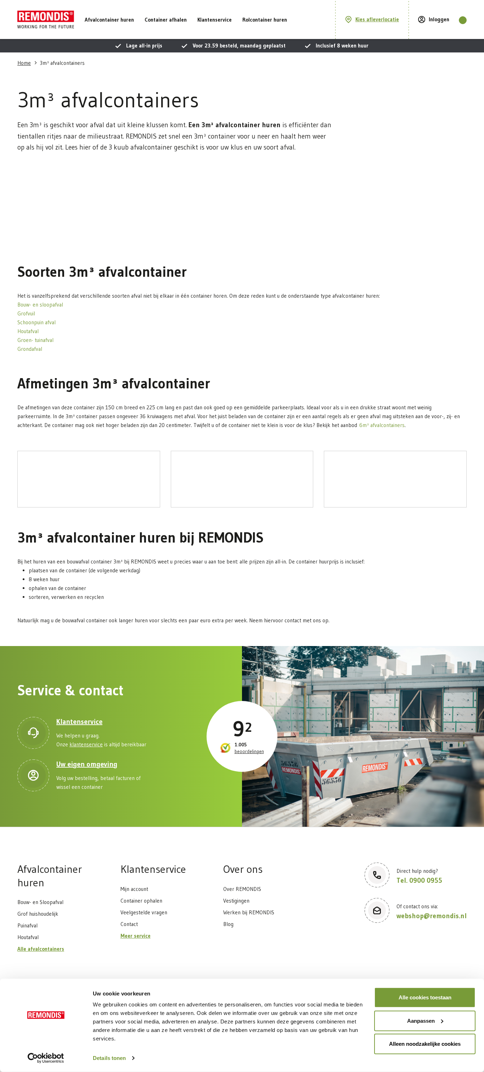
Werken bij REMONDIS (248, 912)
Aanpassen (421, 1020)
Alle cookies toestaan (425, 997)
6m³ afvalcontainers (382, 425)
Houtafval (29, 331)
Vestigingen (236, 900)
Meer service (135, 935)
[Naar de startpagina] (45, 19)
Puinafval (27, 925)
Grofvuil (27, 313)
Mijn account (134, 889)
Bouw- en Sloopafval (40, 902)
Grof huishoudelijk (37, 913)
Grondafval (29, 349)
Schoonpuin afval (36, 322)
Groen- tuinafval (36, 340)
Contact (129, 924)
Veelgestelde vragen (143, 912)
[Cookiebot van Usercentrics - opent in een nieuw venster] (46, 1058)
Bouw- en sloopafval (41, 304)
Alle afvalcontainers (40, 948)
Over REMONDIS (242, 889)
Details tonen (109, 1058)
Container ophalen (141, 900)
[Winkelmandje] (463, 20)
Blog (228, 924)
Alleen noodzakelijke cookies (425, 1044)
